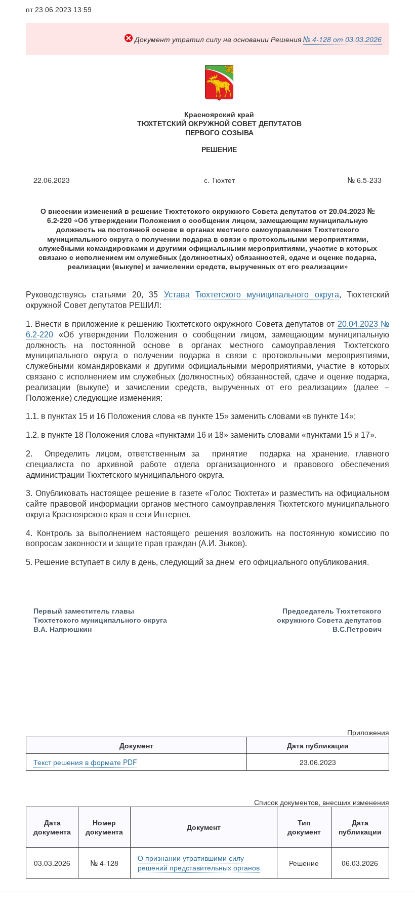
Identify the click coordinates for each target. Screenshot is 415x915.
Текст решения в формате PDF (85, 762)
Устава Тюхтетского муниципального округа (251, 294)
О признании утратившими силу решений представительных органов (199, 862)
